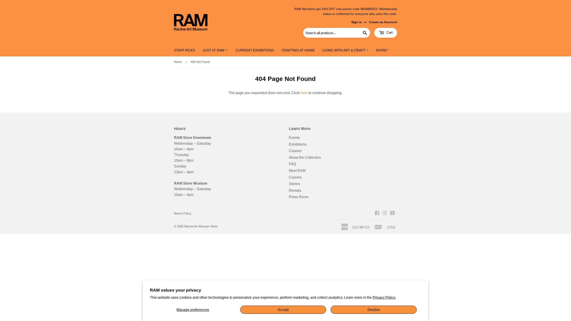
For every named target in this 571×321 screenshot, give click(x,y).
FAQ (292, 164)
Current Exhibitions (255, 50)
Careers (295, 177)
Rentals (295, 190)
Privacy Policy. (384, 297)
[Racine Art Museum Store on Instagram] (385, 213)
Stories (294, 184)
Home (178, 62)
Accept (283, 310)
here (304, 93)
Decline (374, 310)
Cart (389, 32)
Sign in (356, 22)
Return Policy (182, 213)
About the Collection (305, 157)
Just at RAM (214, 50)
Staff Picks (184, 50)
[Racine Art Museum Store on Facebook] (377, 213)
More (381, 50)
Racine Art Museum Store (200, 226)
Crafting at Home (298, 50)
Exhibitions (297, 144)
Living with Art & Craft (344, 50)
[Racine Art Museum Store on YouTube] (392, 213)
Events (294, 138)
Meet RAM (297, 171)
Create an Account (383, 22)
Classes (295, 151)
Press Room (298, 197)
